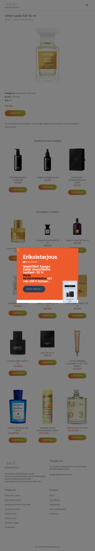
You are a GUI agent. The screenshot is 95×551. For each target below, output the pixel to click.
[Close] (18, 250)
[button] (34, 289)
